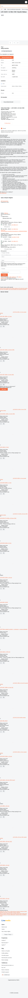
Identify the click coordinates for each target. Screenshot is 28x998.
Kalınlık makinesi (20, 911)
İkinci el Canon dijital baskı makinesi (12, 914)
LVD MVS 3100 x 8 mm (5, 543)
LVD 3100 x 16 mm (4, 898)
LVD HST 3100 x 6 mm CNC (7, 374)
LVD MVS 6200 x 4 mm (5, 482)
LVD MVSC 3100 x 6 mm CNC (7, 413)
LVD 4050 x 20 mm (4, 806)
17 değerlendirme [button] (4, 216)
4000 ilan (6, 213)
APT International (4, 201)
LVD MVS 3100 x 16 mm (6, 577)
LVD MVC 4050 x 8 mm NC (6, 687)
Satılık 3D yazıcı (3, 911)
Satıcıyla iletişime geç (7, 57)
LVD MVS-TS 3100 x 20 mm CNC (8, 518)
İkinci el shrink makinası (5, 913)
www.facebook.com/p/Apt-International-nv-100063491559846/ (14, 231)
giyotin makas (15, 65)
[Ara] (26, 6)
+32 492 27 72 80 (15, 237)
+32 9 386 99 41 (14, 229)
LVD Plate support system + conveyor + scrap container (13, 629)
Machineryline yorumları (7, 957)
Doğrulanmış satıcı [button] (5, 202)
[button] (26, 2)
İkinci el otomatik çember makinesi (12, 912)
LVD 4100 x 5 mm (4, 447)
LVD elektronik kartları (23, 288)
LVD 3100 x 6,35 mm (5, 651)
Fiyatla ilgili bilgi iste (7, 51)
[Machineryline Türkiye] (9, 2)
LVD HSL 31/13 (3, 720)
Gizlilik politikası (5, 953)
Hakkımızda (4, 926)
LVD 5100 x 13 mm (4, 865)
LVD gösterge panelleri (21, 289)
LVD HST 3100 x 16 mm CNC (7, 349)
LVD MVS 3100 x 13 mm (6, 756)
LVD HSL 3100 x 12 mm (6, 316)
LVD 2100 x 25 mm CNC (6, 841)
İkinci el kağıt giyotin (14, 913)
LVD (13, 60)
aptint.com (3, 230)
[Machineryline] (5, 9)
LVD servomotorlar (13, 289)
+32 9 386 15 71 (14, 224)
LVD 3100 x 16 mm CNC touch (7, 780)
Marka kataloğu (5, 959)
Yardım (3, 929)
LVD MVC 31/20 (4, 602)
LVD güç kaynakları (4, 289)
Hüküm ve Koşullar (6, 950)
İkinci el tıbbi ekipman (12, 911)
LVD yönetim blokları (13, 288)
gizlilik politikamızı (12, 276)
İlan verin (4, 389)
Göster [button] (9, 224)
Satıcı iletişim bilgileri (6, 931)
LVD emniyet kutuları (4, 288)
